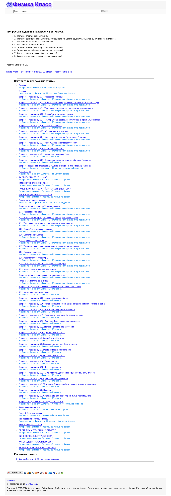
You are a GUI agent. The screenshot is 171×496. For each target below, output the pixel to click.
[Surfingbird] (48, 472)
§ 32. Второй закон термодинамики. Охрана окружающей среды (48, 217)
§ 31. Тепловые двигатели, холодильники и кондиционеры (46, 223)
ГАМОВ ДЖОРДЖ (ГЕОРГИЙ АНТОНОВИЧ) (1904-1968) (45, 189)
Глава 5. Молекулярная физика (33, 281)
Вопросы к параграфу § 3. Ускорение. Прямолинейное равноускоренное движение (57, 384)
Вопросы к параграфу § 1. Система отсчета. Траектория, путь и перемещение (55, 396)
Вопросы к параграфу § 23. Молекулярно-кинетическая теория (48, 143)
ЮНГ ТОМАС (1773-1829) (30, 425)
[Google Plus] (46, 472)
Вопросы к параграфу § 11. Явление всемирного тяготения (46, 327)
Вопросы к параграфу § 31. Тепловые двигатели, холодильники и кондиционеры (56, 108)
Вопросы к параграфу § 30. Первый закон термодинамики (46, 114)
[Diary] (38, 472)
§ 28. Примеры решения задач (33, 241)
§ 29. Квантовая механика (47, 459)
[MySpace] (54, 472)
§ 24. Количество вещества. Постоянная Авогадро (42, 263)
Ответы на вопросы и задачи (32, 200)
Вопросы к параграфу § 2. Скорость (35, 390)
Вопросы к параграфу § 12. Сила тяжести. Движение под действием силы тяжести (57, 373)
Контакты (11, 480)
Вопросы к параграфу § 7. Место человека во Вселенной (45, 350)
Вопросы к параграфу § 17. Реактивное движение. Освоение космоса (51, 315)
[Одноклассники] (27, 472)
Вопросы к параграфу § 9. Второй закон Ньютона (41, 338)
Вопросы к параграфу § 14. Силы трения (38, 361)
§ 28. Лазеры (25, 171)
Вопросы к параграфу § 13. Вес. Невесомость (40, 367)
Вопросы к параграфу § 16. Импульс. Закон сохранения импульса (49, 321)
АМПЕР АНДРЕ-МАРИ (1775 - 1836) (35, 195)
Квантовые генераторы (29, 407)
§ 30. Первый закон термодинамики (35, 229)
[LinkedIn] (51, 472)
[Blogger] (35, 472)
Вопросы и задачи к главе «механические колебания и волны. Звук (50, 287)
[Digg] (59, 472)
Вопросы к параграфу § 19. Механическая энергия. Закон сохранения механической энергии (62, 304)
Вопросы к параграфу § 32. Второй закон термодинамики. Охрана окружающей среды (59, 103)
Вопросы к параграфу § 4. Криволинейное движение (43, 379)
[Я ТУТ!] (43, 472)
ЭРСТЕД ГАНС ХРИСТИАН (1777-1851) (37, 430)
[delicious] (41, 472)
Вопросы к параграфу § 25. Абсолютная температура (43, 131)
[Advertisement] (51, 22)
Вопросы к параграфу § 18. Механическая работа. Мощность (47, 309)
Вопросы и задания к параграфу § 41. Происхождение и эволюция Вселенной (55, 166)
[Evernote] (62, 472)
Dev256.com (31, 484)
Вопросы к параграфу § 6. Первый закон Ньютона (42, 355)
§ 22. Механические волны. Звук (34, 292)
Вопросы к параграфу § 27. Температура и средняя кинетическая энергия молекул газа (59, 120)
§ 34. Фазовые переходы (30, 212)
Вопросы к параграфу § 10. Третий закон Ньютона (42, 333)
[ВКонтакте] (25, 472)
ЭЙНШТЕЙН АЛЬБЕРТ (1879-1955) (35, 436)
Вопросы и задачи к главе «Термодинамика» (39, 206)
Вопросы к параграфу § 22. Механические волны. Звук (44, 154)
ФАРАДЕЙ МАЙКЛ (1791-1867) (33, 177)
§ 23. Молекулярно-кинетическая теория (37, 269)
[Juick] (56, 472)
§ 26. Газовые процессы (30, 252)
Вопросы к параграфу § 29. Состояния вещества (41, 149)
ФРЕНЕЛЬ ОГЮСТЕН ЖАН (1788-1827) (37, 447)
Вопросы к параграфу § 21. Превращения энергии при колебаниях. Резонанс (55, 160)
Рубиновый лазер (24, 459)
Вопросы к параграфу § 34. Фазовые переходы (41, 97)
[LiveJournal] (33, 472)
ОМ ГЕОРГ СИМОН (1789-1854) (33, 183)
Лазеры (22, 85)
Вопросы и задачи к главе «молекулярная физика (42, 275)
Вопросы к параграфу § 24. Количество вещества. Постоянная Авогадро (53, 137)
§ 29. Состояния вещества (31, 235)
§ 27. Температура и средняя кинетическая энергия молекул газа (49, 246)
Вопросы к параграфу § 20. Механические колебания (43, 298)
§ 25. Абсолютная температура (33, 258)
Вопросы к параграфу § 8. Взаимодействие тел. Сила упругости (48, 344)
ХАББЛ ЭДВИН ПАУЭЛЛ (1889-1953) (36, 442)
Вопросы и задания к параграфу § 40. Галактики (41, 401)
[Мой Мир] (30, 472)
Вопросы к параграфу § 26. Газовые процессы (40, 125)
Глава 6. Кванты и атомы (30, 413)
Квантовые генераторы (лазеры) (34, 419)
